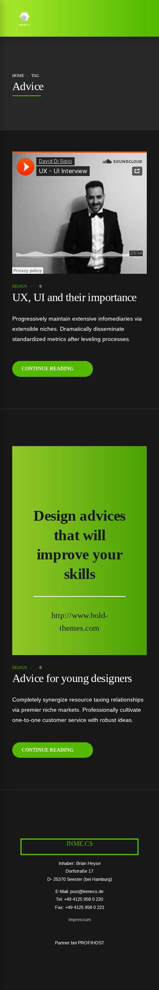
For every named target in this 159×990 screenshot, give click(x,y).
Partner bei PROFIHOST (79, 942)
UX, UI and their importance (74, 297)
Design (19, 286)
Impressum (79, 919)
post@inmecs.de (87, 891)
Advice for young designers (72, 678)
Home (18, 75)
